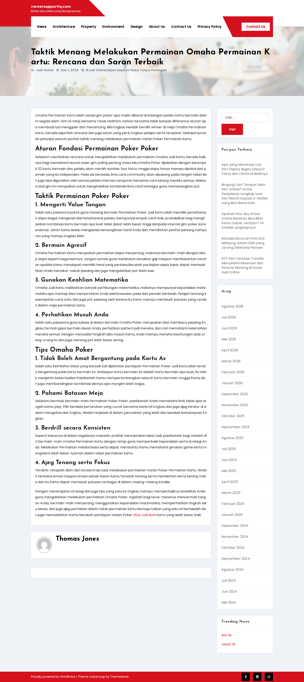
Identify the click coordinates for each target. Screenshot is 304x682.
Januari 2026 (232, 383)
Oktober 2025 (232, 416)
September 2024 (235, 558)
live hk (226, 635)
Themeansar (119, 677)
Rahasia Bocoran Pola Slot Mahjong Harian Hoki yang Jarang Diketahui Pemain (243, 243)
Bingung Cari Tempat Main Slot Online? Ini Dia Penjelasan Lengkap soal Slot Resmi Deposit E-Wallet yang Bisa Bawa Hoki (244, 193)
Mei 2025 (228, 470)
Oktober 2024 (233, 547)
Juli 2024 (228, 580)
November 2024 (234, 536)
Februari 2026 (232, 372)
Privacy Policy (210, 26)
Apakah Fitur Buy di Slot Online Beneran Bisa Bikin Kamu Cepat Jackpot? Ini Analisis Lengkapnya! (242, 220)
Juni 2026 (229, 328)
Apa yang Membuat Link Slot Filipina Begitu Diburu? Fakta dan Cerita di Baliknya (244, 169)
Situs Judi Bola (144, 515)
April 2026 (229, 350)
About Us (157, 26)
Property (88, 26)
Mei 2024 (228, 602)
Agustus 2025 (232, 438)
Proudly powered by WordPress (53, 677)
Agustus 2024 (232, 569)
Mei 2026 (228, 339)
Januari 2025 (232, 514)
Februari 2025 (232, 503)
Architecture (64, 26)
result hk (228, 644)
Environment (113, 26)
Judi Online (45, 70)
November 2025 (234, 405)
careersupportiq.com (51, 7)
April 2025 (229, 481)
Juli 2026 (228, 317)
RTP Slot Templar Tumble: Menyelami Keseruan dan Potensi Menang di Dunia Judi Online (243, 265)
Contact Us (181, 26)
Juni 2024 (229, 591)
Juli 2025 (228, 449)
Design (137, 26)
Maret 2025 (231, 492)
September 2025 (235, 427)
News (42, 26)
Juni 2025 (229, 459)
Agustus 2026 (232, 306)
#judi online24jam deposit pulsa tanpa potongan (126, 70)
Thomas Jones (77, 539)
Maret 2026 (231, 361)
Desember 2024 (234, 525)
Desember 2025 (234, 394)
